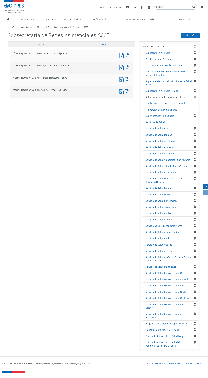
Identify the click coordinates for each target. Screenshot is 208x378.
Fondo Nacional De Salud (158, 59)
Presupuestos (27, 19)
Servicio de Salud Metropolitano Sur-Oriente (165, 306)
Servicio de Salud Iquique (158, 134)
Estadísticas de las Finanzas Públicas (63, 19)
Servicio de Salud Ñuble (158, 194)
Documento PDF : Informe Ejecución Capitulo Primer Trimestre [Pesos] (127, 55)
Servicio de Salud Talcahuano (161, 207)
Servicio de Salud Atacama (159, 147)
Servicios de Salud (155, 122)
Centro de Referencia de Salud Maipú (165, 336)
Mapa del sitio (174, 363)
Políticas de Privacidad (156, 363)
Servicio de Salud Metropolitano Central (166, 279)
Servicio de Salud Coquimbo (160, 153)
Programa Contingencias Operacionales (166, 323)
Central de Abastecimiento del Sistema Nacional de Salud (166, 73)
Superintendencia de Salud (159, 115)
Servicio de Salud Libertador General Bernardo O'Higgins (165, 180)
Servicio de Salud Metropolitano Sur (164, 285)
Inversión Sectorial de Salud (162, 109)
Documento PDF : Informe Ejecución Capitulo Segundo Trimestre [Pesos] (127, 67)
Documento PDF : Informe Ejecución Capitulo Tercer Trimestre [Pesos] (127, 79)
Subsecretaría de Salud (157, 52)
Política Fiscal (99, 19)
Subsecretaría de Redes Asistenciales (68, 27)
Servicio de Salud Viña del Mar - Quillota (166, 166)
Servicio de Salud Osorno (158, 244)
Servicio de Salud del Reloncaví (161, 251)
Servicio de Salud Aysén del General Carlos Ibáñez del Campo (168, 259)
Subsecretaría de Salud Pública (161, 90)
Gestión (103, 44)
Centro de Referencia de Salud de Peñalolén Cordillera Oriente (163, 344)
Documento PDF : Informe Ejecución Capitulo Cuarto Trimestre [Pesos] (127, 91)
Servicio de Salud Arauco (158, 219)
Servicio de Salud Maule (158, 188)
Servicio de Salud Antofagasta (161, 141)
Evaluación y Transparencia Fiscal (140, 19)
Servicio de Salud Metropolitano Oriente (166, 273)
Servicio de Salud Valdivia (158, 238)
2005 (86, 27)
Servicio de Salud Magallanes (160, 266)
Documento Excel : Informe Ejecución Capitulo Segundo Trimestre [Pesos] (122, 67)
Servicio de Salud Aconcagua (160, 172)
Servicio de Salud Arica (157, 128)
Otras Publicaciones (184, 19)
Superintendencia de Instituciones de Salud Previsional (168, 83)
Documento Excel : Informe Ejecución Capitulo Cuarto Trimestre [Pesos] (122, 91)
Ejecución (39, 44)
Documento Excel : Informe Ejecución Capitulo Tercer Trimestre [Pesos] (122, 79)
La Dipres (102, 7)
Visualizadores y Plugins (194, 363)
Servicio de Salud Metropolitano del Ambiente (164, 315)
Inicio (10, 27)
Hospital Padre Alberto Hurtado (162, 329)
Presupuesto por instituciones (24, 27)
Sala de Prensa (116, 7)
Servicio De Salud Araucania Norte (163, 225)
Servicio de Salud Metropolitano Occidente (168, 298)
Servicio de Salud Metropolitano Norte (165, 291)
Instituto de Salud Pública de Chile (163, 65)
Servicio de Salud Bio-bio (158, 213)
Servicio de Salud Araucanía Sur (162, 232)
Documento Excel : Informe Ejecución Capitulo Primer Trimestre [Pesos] (122, 55)
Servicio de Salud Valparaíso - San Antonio (167, 159)
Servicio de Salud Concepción (161, 200)
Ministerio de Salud (44, 27)
